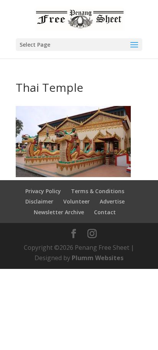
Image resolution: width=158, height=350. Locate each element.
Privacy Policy (43, 191)
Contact (105, 212)
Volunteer (76, 201)
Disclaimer (39, 201)
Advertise (112, 201)
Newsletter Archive (59, 212)
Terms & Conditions (97, 191)
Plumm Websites (97, 258)
